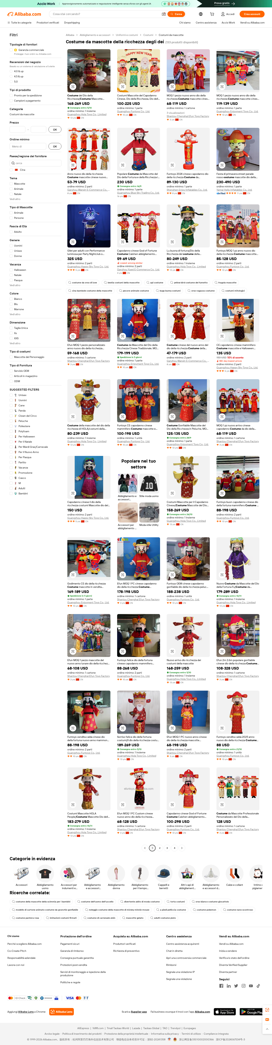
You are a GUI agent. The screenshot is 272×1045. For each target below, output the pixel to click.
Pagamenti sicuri (69, 943)
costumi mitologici (235, 290)
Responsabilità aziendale (21, 957)
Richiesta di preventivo (126, 950)
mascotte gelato (134, 918)
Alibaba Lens (26, 1011)
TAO (164, 1028)
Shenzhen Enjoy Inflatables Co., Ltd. (187, 189)
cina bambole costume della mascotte (92, 290)
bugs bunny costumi (170, 290)
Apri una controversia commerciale (186, 957)
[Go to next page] (182, 848)
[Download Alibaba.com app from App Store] (225, 1011)
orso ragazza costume (203, 290)
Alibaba (70, 34)
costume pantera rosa (27, 918)
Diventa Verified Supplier (233, 964)
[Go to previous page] (145, 848)
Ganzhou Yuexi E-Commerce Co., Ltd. (138, 269)
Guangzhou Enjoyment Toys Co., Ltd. (237, 111)
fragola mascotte (227, 282)
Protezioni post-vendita (73, 964)
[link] (267, 1010)
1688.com (98, 1028)
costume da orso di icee (84, 282)
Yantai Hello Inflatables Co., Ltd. (234, 189)
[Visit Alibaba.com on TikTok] (258, 986)
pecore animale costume (136, 290)
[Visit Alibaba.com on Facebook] (221, 986)
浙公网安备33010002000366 (196, 1039)
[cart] (213, 14)
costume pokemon (206, 910)
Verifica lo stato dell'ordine (234, 957)
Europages (190, 1028)
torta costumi (177, 901)
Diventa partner (228, 971)
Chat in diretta (174, 950)
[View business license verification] (169, 1039)
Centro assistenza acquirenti (182, 943)
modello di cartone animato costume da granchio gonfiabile (47, 910)
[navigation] (35, 442)
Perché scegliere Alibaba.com (24, 943)
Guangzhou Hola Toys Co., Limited (86, 114)
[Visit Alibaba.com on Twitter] (236, 986)
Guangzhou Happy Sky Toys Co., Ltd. (88, 266)
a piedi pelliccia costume (173, 910)
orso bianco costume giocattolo (212, 901)
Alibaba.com (202, 1011)
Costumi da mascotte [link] (171, 34)
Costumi (148, 34)
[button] (164, 14)
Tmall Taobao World (118, 1028)
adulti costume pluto (165, 918)
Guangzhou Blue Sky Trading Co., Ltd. (138, 192)
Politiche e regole (70, 982)
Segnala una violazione (179, 978)
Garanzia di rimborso (72, 950)
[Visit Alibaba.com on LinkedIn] (228, 986)
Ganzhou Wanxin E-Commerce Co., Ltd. (88, 189)
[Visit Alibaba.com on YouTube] (251, 986)
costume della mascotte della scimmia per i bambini (43, 901)
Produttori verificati (124, 943)
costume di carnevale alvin (101, 918)
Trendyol (175, 1028)
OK (55, 129)
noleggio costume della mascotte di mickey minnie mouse (119, 910)
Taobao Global (151, 1028)
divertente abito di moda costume (142, 901)
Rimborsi (171, 964)
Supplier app (139, 1011)
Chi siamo (13, 936)
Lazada (136, 1028)
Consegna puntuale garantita (77, 957)
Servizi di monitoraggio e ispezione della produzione (83, 973)
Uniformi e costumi (127, 34)
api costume (156, 282)
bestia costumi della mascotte (124, 282)
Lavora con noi (15, 964)
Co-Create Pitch (16, 950)
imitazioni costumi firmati (63, 918)
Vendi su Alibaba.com (231, 943)
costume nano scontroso (240, 910)
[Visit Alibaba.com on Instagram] (243, 986)
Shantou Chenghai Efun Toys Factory (188, 116)
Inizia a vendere (228, 950)
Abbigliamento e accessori (95, 34)
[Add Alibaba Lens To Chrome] (61, 1011)
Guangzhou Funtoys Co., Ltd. (133, 111)
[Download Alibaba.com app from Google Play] (252, 1011)
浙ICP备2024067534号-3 (230, 1039)
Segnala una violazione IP (180, 971)
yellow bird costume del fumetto (191, 282)
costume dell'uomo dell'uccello (97, 901)
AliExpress (83, 1028)
